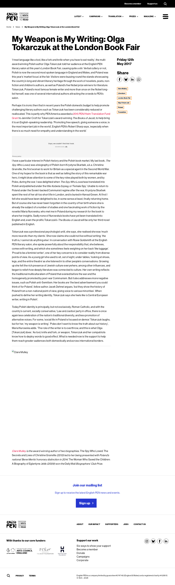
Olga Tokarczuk (123, 103)
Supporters (111, 524)
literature (121, 93)
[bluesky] (153, 541)
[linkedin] (166, 541)
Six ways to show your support (94, 545)
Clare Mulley (19, 451)
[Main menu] (165, 16)
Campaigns (94, 16)
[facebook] (159, 541)
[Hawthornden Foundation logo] (62, 550)
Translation (114, 16)
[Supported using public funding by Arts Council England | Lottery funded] (19, 550)
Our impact (94, 524)
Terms (32, 575)
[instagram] (146, 541)
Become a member (87, 549)
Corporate (82, 560)
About (80, 524)
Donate (81, 553)
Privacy (20, 575)
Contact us (140, 524)
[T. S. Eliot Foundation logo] (45, 550)
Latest (77, 16)
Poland (120, 107)
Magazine (149, 16)
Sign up (84, 503)
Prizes (132, 16)
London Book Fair (124, 98)
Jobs (125, 524)
